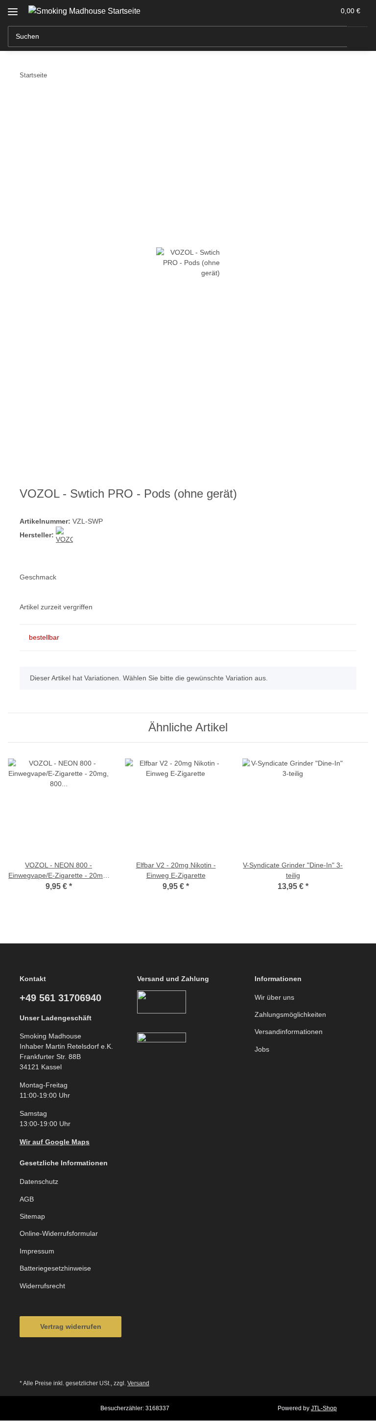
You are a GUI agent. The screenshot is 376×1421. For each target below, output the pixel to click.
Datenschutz (39, 1181)
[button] (288, 11)
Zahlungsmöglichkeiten (290, 1014)
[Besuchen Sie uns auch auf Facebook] (30, 1361)
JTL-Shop (324, 1408)
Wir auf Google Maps (55, 1142)
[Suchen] (357, 36)
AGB (27, 1199)
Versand (138, 1383)
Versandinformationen (289, 1032)
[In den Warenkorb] (27, 105)
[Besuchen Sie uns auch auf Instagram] (54, 1361)
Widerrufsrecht (42, 1286)
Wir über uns (274, 997)
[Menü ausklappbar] (13, 8)
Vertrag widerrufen (70, 1326)
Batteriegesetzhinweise (55, 1268)
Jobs (262, 1049)
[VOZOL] (64, 535)
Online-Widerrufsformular (59, 1233)
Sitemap (32, 1216)
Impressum (37, 1251)
